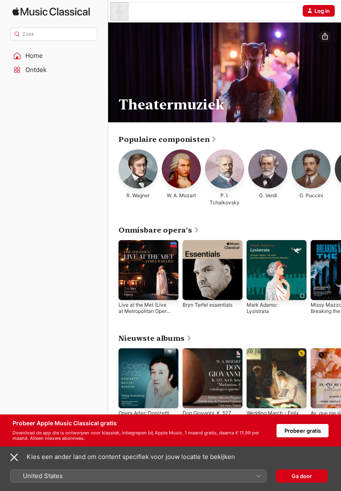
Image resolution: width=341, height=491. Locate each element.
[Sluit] (14, 457)
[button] (54, 56)
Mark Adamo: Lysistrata (262, 308)
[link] (168, 139)
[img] (51, 11)
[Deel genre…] (325, 36)
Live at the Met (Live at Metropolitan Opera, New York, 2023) (144, 311)
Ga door (302, 476)
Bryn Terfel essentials (207, 305)
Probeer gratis (302, 430)
